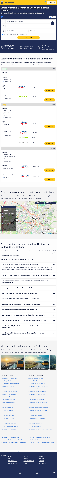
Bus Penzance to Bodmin (7, 415)
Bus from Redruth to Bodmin (8, 423)
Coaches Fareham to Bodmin (8, 394)
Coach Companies (13, 463)
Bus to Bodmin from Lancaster (9, 397)
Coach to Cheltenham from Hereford (37, 402)
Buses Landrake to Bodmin (8, 399)
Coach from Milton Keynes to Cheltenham (39, 407)
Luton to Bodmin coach (7, 407)
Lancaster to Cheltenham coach (36, 405)
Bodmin (40, 203)
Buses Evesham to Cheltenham (36, 399)
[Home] (21, 2)
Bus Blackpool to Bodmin (7, 381)
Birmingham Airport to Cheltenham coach (39, 437)
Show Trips (49, 90)
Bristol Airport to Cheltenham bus (36, 440)
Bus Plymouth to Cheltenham (35, 413)
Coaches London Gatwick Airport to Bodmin (12, 440)
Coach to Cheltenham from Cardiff (37, 391)
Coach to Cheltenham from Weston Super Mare (40, 429)
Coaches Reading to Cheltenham (36, 418)
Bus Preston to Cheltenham (35, 415)
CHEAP (4, 69)
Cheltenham (51, 203)
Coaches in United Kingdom (14, 451)
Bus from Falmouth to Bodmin (9, 391)
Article (41, 461)
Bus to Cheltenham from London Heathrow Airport (41, 442)
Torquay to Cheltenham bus (35, 423)
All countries (43, 463)
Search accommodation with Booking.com (15, 34)
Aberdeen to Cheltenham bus (35, 378)
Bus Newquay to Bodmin (7, 410)
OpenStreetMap (48, 233)
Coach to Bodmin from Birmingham (10, 378)
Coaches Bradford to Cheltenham (36, 389)
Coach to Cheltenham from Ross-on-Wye (38, 421)
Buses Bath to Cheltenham (35, 381)
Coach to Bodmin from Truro (8, 429)
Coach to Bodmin (26, 451)
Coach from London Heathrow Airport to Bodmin (13, 442)
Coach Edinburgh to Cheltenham (36, 397)
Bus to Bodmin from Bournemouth (10, 383)
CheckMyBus (3, 451)
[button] (34, 218)
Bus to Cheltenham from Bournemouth (38, 386)
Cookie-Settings (29, 461)
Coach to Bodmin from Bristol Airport (10, 437)
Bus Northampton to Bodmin (8, 413)
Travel (26, 463)
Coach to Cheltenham (37, 451)
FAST (4, 105)
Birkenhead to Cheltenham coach (36, 383)
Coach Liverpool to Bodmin (8, 402)
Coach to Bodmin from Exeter (8, 389)
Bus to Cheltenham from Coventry (37, 394)
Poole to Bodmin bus (6, 421)
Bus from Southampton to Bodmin (10, 426)
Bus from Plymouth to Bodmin (9, 418)
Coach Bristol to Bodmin (7, 386)
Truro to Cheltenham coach (35, 426)
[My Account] (44, 2)
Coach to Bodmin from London (9, 405)
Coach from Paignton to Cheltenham (37, 410)
